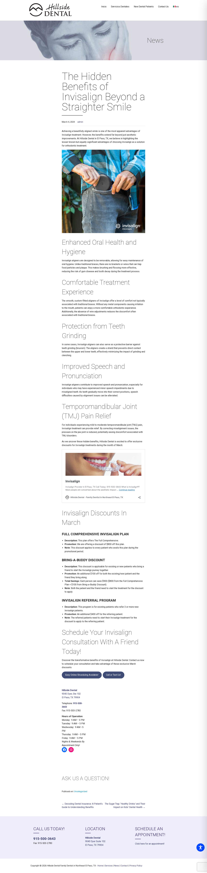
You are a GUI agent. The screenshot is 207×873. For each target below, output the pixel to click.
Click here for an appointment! (149, 843)
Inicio (103, 6)
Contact (124, 866)
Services (109, 866)
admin (80, 122)
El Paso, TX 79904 (71, 697)
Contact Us (163, 6)
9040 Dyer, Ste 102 (71, 693)
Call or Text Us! (113, 675)
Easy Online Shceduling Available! (81, 675)
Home (100, 866)
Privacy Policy (136, 866)
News (116, 866)
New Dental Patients (144, 6)
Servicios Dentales (120, 6)
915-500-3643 (44, 839)
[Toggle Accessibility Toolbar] (200, 847)
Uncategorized (80, 791)
